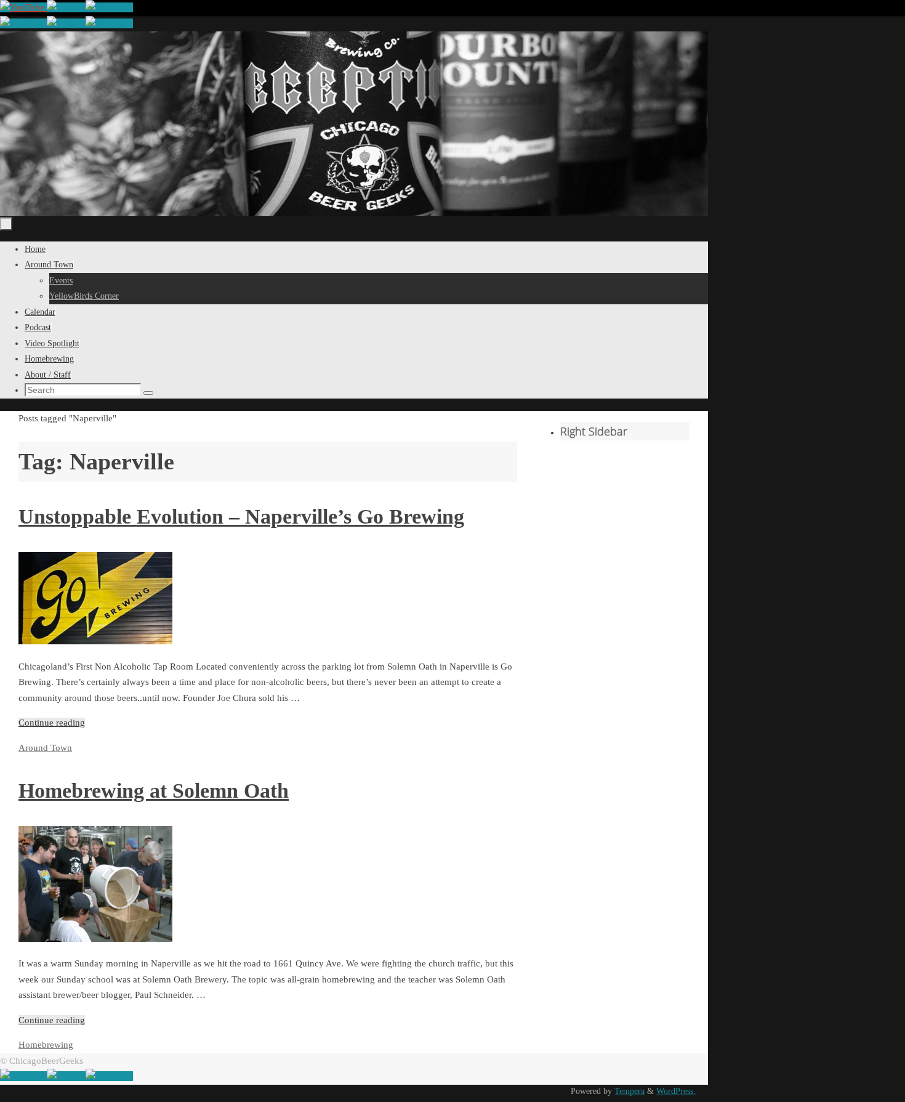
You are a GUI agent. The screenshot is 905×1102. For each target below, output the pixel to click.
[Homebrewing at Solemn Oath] (95, 939)
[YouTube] (23, 7)
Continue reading (51, 722)
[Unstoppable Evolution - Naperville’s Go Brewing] (95, 641)
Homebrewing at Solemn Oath (153, 790)
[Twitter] (66, 7)
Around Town (45, 748)
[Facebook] (109, 7)
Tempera (629, 1091)
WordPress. (676, 1091)
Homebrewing (45, 1045)
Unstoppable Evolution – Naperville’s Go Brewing (241, 516)
